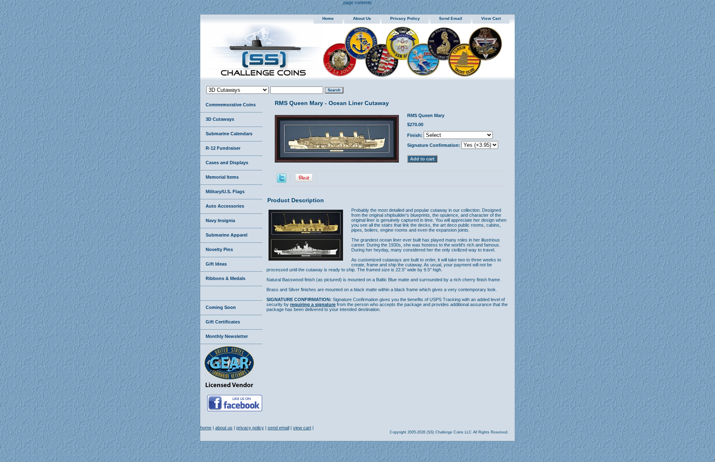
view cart (491, 18)
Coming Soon (221, 307)
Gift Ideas (216, 263)
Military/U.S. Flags (225, 191)
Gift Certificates (223, 321)
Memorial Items (222, 177)
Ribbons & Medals (225, 278)
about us (362, 18)
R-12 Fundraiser (223, 148)
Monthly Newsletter (227, 336)
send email (450, 18)
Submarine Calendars (229, 133)
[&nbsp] (231, 293)
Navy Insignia (220, 220)
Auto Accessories (225, 205)
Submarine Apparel (226, 234)
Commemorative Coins (231, 104)
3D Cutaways (220, 119)
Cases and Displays (227, 162)
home (328, 18)
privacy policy (405, 18)
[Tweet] (281, 181)
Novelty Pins (219, 249)
